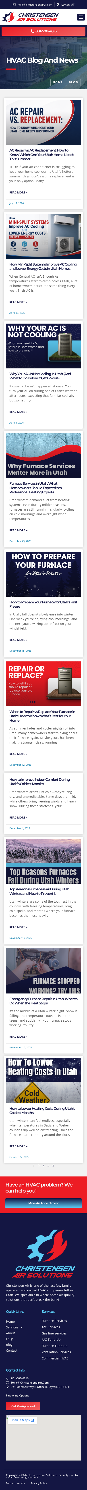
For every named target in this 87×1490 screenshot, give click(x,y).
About (10, 1333)
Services (12, 1327)
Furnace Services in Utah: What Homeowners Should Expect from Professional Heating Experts (35, 487)
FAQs (10, 1339)
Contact (11, 1350)
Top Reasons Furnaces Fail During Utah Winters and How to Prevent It (39, 891)
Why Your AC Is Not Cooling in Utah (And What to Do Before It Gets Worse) (40, 376)
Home (10, 1321)
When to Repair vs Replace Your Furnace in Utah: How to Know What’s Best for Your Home (42, 716)
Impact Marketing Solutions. (22, 1477)
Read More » (18, 192)
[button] (81, 17)
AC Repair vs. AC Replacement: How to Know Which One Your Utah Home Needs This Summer (41, 154)
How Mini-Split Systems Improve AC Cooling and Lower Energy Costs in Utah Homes (43, 266)
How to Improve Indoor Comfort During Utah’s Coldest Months (39, 781)
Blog (9, 1344)
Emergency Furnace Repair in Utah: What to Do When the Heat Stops (43, 1001)
